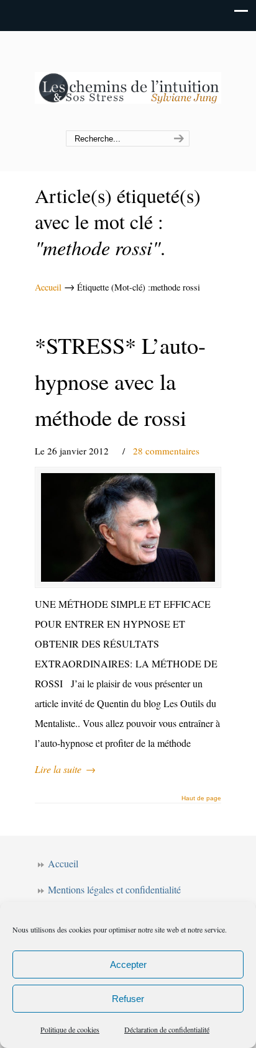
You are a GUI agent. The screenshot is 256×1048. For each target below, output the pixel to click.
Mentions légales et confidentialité (114, 889)
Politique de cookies (69, 1029)
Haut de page (201, 798)
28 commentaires (166, 451)
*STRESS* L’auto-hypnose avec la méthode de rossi (120, 381)
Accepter (128, 964)
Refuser (128, 998)
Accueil (48, 287)
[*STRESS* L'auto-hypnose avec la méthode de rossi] (128, 527)
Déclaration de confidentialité (166, 1029)
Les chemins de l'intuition (128, 81)
